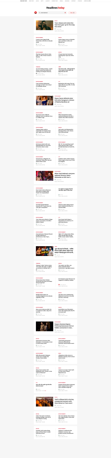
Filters (71, 12)
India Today (31, 0)
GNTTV (42, 0)
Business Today (55, 0)
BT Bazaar (80, 0)
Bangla (61, 0)
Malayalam (67, 0)
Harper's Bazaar (87, 0)
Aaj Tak (37, 0)
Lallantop (48, 0)
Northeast (74, 0)
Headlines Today (23, 0)
